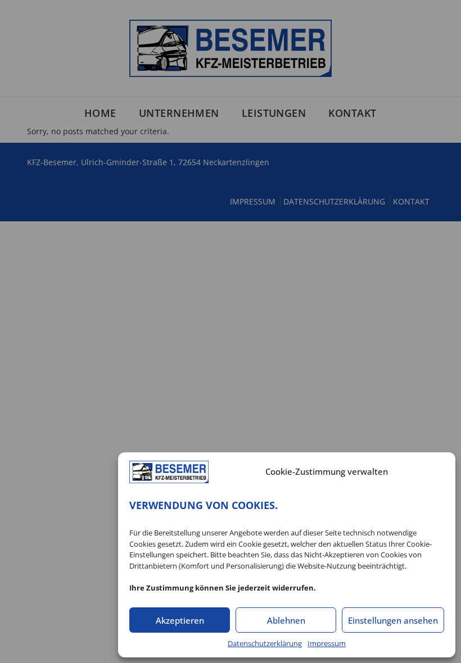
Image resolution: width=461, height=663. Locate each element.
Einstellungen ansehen (393, 620)
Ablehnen (286, 620)
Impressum (327, 643)
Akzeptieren (180, 620)
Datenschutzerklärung (265, 643)
